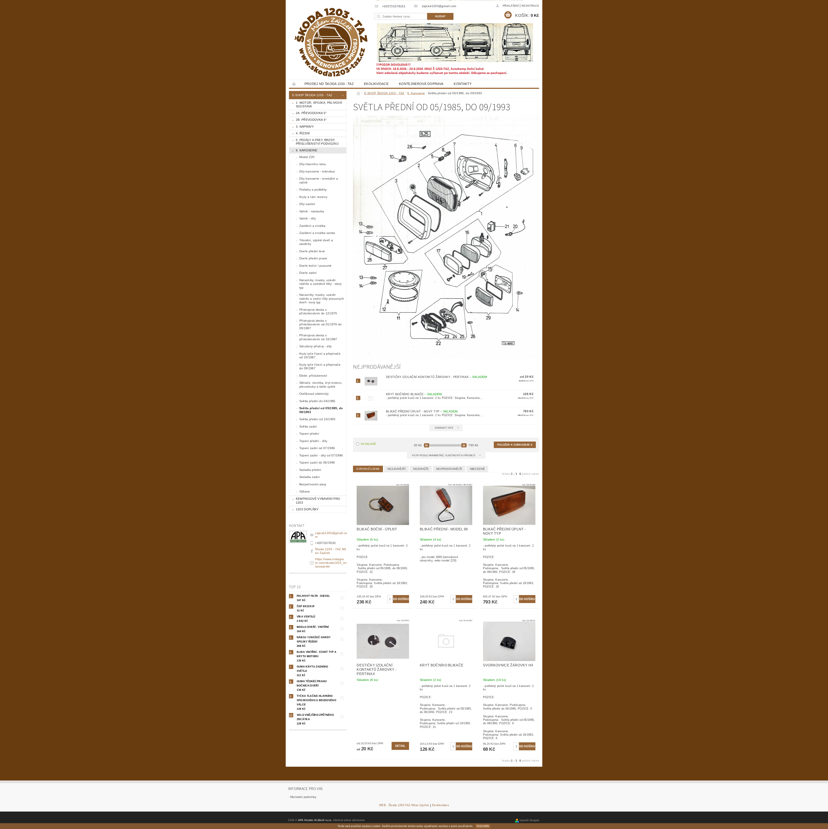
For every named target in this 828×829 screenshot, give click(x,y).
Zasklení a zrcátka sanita (317, 233)
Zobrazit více (444, 427)
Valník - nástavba (311, 211)
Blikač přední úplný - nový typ (422, 411)
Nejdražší (420, 468)
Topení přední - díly (313, 441)
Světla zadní (308, 426)
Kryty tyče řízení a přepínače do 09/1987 (319, 366)
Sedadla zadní (309, 477)
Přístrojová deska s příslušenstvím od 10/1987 (318, 337)
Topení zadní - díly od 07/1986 (321, 455)
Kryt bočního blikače (414, 394)
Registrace (530, 5)
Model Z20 (307, 157)
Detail (400, 746)
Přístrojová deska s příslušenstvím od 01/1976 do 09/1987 (320, 324)
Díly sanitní (307, 204)
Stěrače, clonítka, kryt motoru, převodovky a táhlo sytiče (320, 384)
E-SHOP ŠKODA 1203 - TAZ (312, 95)
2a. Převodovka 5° (311, 113)
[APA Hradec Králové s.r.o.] (331, 42)
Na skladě (368, 443)
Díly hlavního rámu (312, 164)
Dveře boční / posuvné (315, 265)
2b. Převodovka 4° (311, 119)
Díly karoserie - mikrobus (317, 171)
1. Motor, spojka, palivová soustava (319, 104)
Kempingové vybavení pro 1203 (318, 500)
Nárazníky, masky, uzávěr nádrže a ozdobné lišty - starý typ (320, 283)
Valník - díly (307, 218)
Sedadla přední (310, 470)
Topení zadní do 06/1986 (317, 462)
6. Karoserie (306, 150)
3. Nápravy (305, 126)
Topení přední (309, 433)
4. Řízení (303, 133)
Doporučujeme (368, 468)
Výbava (304, 491)
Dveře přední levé (312, 251)
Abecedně (477, 468)
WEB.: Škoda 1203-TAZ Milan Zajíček (404, 805)
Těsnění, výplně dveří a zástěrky (316, 242)
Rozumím (483, 826)
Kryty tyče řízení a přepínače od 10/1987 (319, 355)
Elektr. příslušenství (313, 375)
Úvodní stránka (294, 84)
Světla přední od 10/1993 (317, 419)
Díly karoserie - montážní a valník (318, 180)
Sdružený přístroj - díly (315, 346)
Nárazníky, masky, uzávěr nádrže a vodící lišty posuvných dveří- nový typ (321, 298)
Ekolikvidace (376, 84)
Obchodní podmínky (303, 797)
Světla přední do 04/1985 (317, 401)
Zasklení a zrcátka (312, 225)
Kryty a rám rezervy (313, 197)
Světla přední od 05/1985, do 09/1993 (321, 410)
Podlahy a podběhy (313, 189)
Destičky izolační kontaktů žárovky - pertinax (436, 377)
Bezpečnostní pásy (312, 484)
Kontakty (463, 84)
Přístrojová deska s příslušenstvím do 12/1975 (318, 311)
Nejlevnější (396, 468)
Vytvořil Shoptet (529, 820)
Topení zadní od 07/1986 (317, 448)
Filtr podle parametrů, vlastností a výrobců (444, 455)
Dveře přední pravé (313, 258)
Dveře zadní (308, 272)
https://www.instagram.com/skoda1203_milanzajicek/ (331, 562)
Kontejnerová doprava (421, 84)
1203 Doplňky (307, 509)
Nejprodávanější (449, 468)
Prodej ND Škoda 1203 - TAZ (329, 84)
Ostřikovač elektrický (314, 393)
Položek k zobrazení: (514, 444)
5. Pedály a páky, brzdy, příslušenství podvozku (317, 142)
